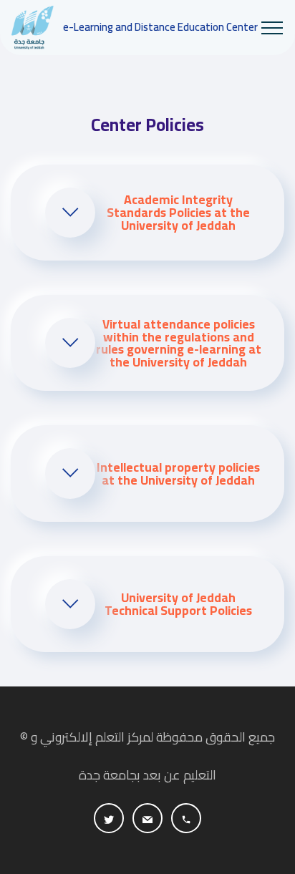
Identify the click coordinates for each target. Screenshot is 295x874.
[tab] (147, 212)
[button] (147, 213)
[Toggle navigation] (272, 28)
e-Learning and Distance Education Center (160, 27)
